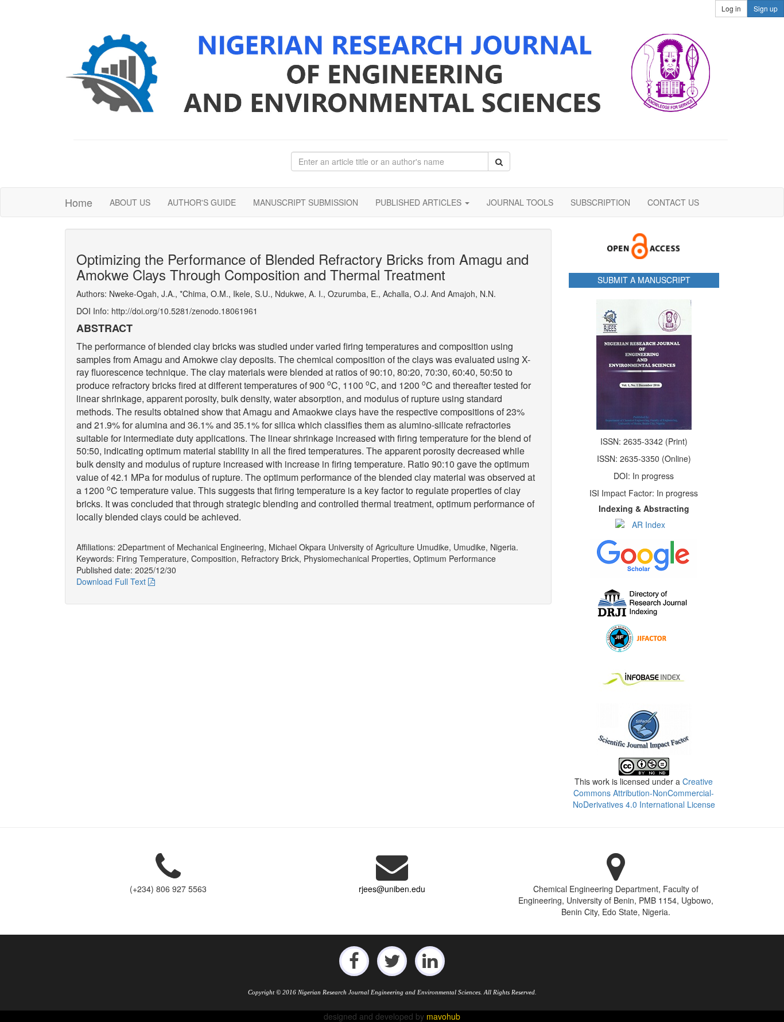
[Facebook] (354, 960)
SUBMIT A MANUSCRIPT (643, 280)
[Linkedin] (430, 960)
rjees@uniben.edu (392, 888)
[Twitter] (392, 960)
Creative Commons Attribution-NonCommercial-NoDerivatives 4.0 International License (644, 793)
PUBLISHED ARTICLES (419, 202)
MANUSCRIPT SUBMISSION (305, 202)
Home (78, 202)
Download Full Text (112, 581)
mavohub (443, 1016)
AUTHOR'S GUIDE (202, 202)
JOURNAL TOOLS (520, 202)
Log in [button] (731, 8)
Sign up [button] (766, 8)
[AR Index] (644, 524)
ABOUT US (130, 202)
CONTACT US (673, 202)
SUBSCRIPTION (600, 202)
